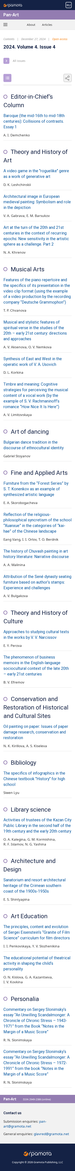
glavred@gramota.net (51, 1134)
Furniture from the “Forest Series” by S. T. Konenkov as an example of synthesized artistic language (35, 489)
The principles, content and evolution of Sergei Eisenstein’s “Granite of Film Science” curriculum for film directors (36, 932)
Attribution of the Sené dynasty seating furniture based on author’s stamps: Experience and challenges (37, 582)
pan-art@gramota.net (24, 1123)
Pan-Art (11, 14)
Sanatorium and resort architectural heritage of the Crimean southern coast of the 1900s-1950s (34, 886)
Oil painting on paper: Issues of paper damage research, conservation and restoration (35, 732)
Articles (47, 25)
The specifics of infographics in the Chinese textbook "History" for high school (34, 779)
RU (69, 5)
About (31, 25)
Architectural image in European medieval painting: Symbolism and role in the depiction (37, 202)
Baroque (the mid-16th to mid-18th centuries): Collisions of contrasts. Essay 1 (34, 121)
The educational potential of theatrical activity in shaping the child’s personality (36, 964)
